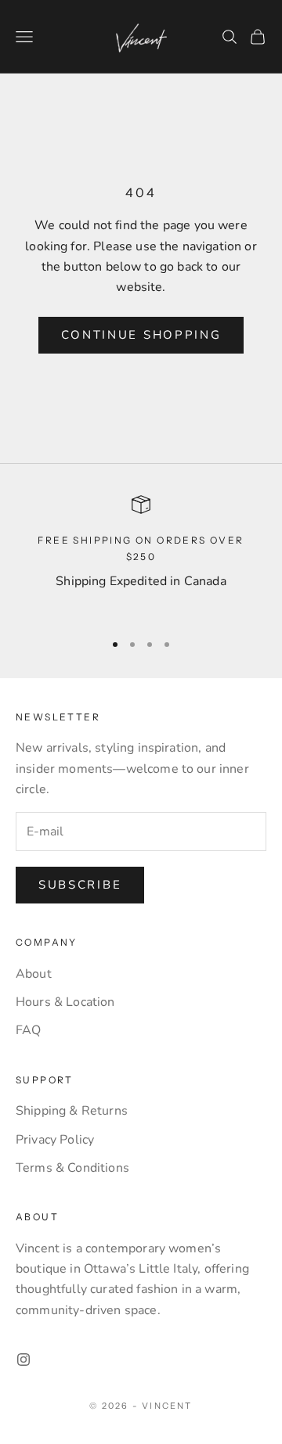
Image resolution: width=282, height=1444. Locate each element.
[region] (141, 556)
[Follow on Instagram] (23, 1359)
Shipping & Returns (72, 1110)
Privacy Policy (55, 1139)
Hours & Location (65, 1002)
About (34, 973)
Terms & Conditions (72, 1167)
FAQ (28, 1030)
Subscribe (79, 885)
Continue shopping (141, 335)
